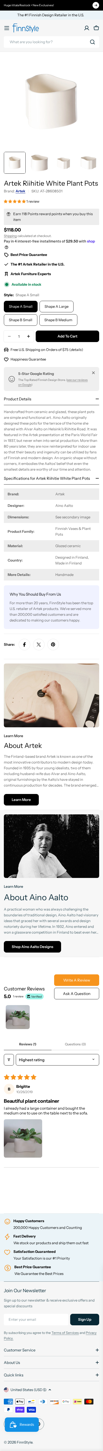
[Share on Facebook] (24, 644)
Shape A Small (21, 306)
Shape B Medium (58, 320)
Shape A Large (57, 306)
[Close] (93, 372)
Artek (20, 191)
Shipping (10, 236)
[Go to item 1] (18, 1017)
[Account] (87, 28)
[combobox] (51, 42)
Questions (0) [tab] (75, 1044)
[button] (15, 201)
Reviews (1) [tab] (27, 1044)
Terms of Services (65, 1333)
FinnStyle (24, 1442)
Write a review (76, 980)
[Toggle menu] (7, 28)
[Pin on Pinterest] (53, 644)
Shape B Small (20, 320)
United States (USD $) (28, 1389)
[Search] (92, 42)
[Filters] (9, 1060)
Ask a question (77, 993)
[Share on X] (39, 644)
